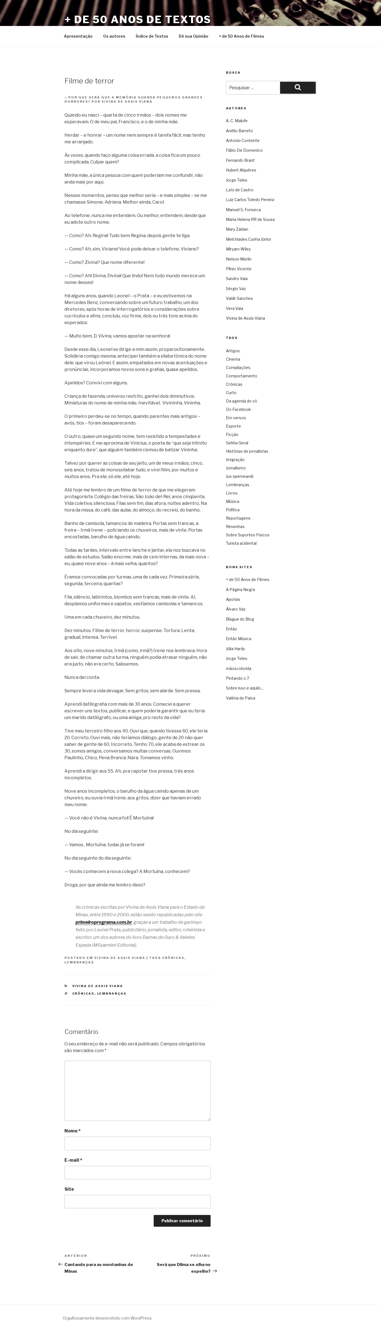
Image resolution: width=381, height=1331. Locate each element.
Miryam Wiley (238, 249)
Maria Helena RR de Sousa (250, 219)
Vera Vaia (234, 308)
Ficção (232, 434)
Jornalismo (236, 468)
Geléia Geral (237, 442)
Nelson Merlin (239, 259)
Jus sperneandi (239, 476)
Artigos (233, 350)
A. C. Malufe (237, 120)
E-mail (73, 1160)
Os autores (114, 36)
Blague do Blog (240, 619)
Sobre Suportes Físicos (247, 534)
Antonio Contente (243, 140)
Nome (72, 1131)
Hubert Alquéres (241, 170)
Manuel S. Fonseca (243, 209)
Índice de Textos (152, 36)
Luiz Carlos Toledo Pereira (250, 199)
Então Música (238, 638)
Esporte (233, 426)
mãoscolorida (238, 668)
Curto (231, 392)
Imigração (235, 459)
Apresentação (78, 36)
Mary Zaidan (237, 229)
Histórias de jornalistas (247, 451)
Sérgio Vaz (236, 288)
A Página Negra (240, 589)
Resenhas (235, 526)
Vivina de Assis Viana (119, 958)
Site (69, 1189)
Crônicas (173, 958)
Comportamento (241, 375)
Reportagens (238, 518)
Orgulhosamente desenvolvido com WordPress (107, 1318)
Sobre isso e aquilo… (245, 688)
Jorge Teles (236, 180)
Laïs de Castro (240, 189)
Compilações (238, 367)
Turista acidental (241, 543)
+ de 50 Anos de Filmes (241, 36)
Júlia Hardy (235, 648)
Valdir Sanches (239, 298)
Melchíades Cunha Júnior (248, 239)
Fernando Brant (240, 160)
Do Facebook (238, 409)
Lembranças (79, 962)
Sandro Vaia (237, 278)
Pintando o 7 (237, 678)
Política (233, 509)
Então (231, 628)
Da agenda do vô (241, 401)
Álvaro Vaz (235, 609)
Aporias (233, 599)
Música (232, 501)
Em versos (236, 417)
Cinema (233, 359)
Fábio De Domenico (244, 150)
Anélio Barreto (239, 130)
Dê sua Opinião (193, 36)
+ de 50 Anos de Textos (137, 19)
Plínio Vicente (239, 268)
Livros (232, 493)
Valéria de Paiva (240, 698)
